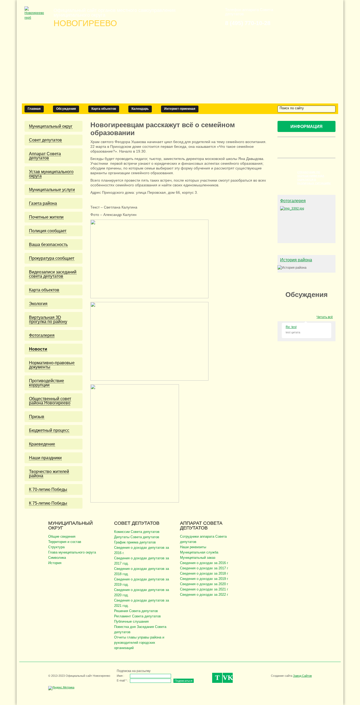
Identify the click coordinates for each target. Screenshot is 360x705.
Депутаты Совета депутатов (136, 537)
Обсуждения (66, 109)
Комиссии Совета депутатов (136, 532)
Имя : (120, 675)
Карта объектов (103, 109)
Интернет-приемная (179, 109)
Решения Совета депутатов (136, 611)
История (54, 563)
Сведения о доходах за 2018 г (204, 573)
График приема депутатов (135, 542)
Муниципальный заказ (197, 558)
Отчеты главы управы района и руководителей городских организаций (139, 642)
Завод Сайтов (302, 675)
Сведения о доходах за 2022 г (204, 595)
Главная (34, 109)
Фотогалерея (293, 200)
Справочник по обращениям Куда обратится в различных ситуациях (314, 178)
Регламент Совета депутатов (137, 616)
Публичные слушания (131, 621)
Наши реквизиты (193, 547)
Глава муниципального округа (72, 552)
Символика (57, 558)
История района (296, 260)
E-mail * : (122, 680)
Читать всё (325, 317)
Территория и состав (64, 542)
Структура (56, 547)
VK (228, 678)
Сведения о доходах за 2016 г (204, 563)
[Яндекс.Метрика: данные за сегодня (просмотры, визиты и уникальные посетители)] (61, 688)
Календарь (140, 109)
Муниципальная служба (199, 552)
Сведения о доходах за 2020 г (204, 584)
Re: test (291, 327)
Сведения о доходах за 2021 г (204, 589)
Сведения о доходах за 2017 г (204, 568)
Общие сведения (61, 536)
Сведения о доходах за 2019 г (204, 579)
